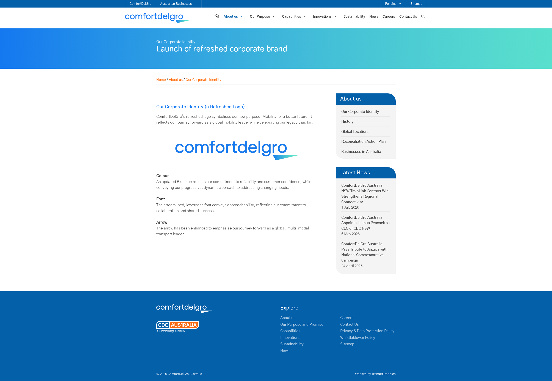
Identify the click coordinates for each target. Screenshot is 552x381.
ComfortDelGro (140, 3)
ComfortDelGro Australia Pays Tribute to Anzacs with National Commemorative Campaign (364, 252)
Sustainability (354, 16)
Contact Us (408, 16)
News (373, 16)
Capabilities (291, 16)
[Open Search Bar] (423, 16)
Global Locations (355, 131)
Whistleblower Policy (357, 337)
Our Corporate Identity (360, 111)
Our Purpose (260, 16)
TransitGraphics (384, 374)
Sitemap (416, 3)
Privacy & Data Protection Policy (367, 331)
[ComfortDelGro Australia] (157, 18)
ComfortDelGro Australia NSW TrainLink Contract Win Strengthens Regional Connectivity (365, 194)
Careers (389, 16)
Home (161, 80)
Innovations (322, 16)
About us (231, 16)
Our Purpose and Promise (301, 324)
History (347, 121)
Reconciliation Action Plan (363, 141)
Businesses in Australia (361, 151)
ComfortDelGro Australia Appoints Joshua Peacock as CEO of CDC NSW (365, 223)
